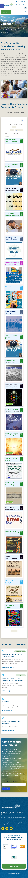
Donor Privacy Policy (14, 873)
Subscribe (6, 789)
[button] (2, 6)
